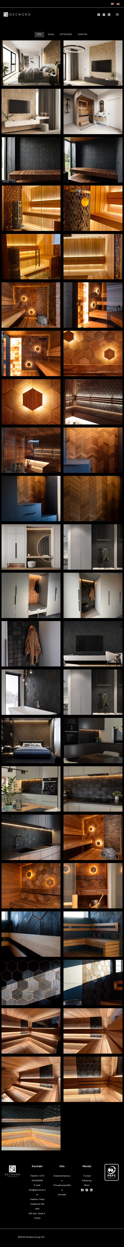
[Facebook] (98, 14)
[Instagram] (104, 14)
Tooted (87, 1175)
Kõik (39, 34)
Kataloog (86, 1180)
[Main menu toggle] (117, 14)
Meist (87, 1185)
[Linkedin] (109, 14)
